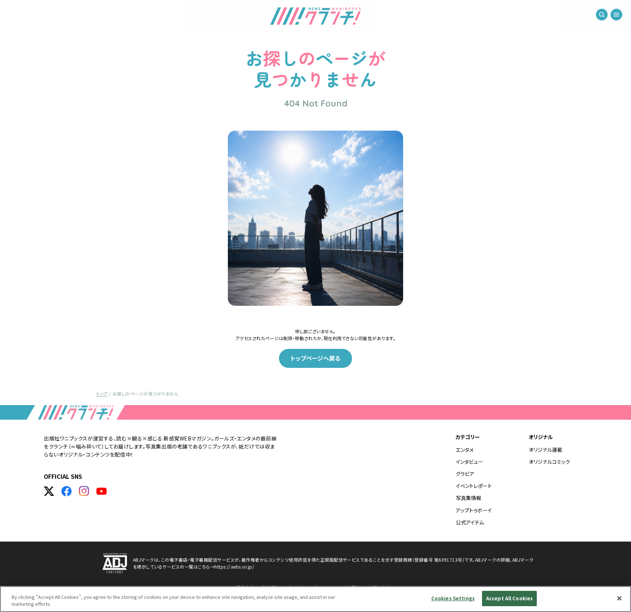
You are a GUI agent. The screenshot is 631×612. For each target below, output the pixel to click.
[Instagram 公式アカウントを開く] (84, 491)
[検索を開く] (601, 14)
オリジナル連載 (545, 449)
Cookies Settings (453, 598)
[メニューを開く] (616, 14)
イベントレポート (474, 485)
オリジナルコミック (549, 461)
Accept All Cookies (509, 598)
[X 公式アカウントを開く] (49, 491)
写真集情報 (468, 497)
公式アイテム (470, 522)
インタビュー (469, 461)
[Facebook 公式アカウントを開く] (66, 491)
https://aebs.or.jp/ (234, 566)
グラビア (465, 473)
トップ (101, 393)
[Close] (619, 598)
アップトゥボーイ (474, 510)
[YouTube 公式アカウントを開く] (101, 491)
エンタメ (465, 449)
